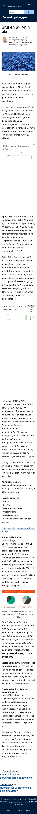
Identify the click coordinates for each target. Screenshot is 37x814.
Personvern (19, 805)
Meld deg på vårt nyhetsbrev (18, 811)
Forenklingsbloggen (15, 17)
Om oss (23, 799)
